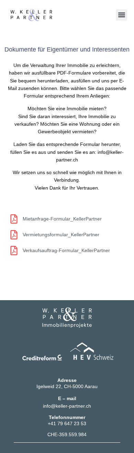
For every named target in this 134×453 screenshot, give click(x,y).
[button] (121, 15)
